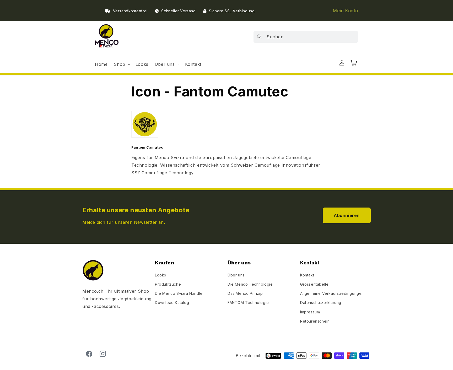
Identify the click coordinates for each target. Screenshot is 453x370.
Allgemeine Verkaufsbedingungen (332, 293)
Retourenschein (315, 321)
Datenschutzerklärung (320, 302)
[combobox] (306, 37)
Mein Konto (345, 10)
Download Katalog (172, 302)
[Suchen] (259, 36)
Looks (160, 275)
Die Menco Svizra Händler (179, 293)
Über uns (236, 275)
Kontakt (307, 275)
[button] (121, 64)
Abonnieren (347, 215)
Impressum (310, 312)
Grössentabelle (314, 284)
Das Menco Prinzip (245, 293)
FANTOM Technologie (248, 302)
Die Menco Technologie (250, 284)
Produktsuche (168, 284)
